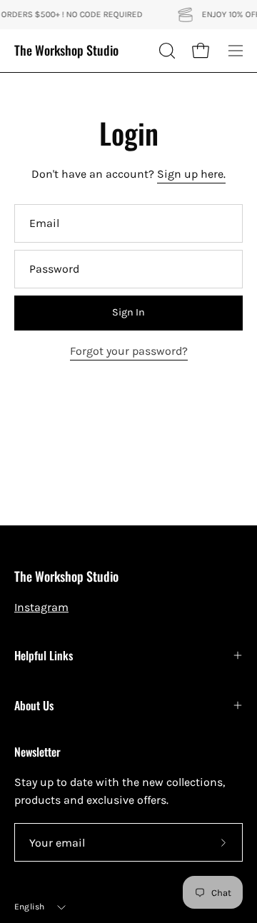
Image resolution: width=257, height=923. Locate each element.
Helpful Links (43, 655)
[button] (166, 51)
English (29, 907)
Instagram (41, 607)
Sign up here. (191, 174)
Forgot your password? (129, 351)
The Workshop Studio (66, 50)
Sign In (128, 312)
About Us (34, 705)
